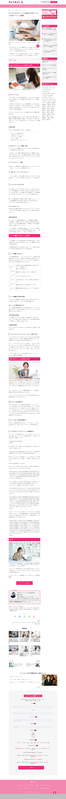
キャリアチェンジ (45, 91)
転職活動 (44, 117)
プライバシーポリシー (34, 788)
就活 (53, 106)
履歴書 (44, 108)
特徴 (48, 112)
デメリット (44, 95)
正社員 (44, 110)
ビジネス (50, 97)
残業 (48, 110)
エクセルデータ (18, 42)
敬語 (48, 108)
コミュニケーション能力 (46, 93)
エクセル (12, 42)
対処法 (48, 106)
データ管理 (29, 42)
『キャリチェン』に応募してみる (23, 788)
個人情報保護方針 (34, 755)
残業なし (53, 110)
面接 (43, 119)
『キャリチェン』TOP (21, 785)
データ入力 (24, 42)
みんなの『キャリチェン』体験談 (32, 785)
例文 (53, 104)
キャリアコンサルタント (46, 89)
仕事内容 (49, 104)
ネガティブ (44, 97)
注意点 (44, 112)
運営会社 (47, 788)
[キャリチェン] (16, 2)
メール (43, 102)
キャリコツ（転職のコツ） (44, 785)
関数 (10, 44)
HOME (33, 781)
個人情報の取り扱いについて (20, 748)
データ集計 (33, 42)
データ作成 (50, 95)
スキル (53, 93)
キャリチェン (12, 10)
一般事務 (38, 42)
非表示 (14, 60)
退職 (49, 117)
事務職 (53, 102)
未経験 (52, 108)
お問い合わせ (42, 788)
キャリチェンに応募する (24, 583)
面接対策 (48, 119)
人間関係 (44, 104)
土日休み (44, 106)
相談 (52, 112)
